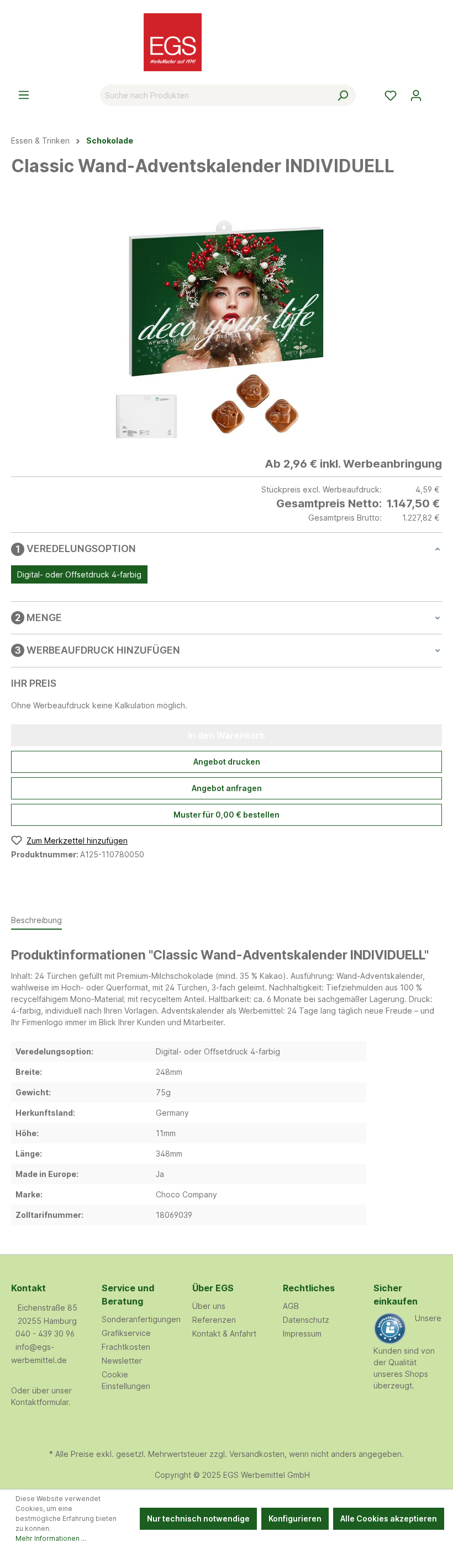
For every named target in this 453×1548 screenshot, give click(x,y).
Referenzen (214, 1319)
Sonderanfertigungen (141, 1319)
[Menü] (23, 94)
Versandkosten (257, 1454)
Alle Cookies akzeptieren (388, 1518)
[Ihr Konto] (416, 95)
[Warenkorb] (435, 92)
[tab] (36, 920)
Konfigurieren (295, 1518)
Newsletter (122, 1360)
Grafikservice (126, 1333)
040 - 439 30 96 (45, 1333)
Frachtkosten (126, 1346)
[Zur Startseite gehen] (226, 42)
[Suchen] (343, 95)
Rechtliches (309, 1287)
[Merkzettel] (390, 95)
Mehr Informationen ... (50, 1538)
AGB (291, 1306)
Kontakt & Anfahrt (224, 1333)
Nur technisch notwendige (198, 1518)
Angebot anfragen (227, 788)
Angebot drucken (226, 761)
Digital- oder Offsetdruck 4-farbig (79, 574)
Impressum (302, 1333)
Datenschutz (306, 1319)
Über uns (208, 1306)
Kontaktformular (40, 1402)
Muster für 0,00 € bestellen (226, 814)
